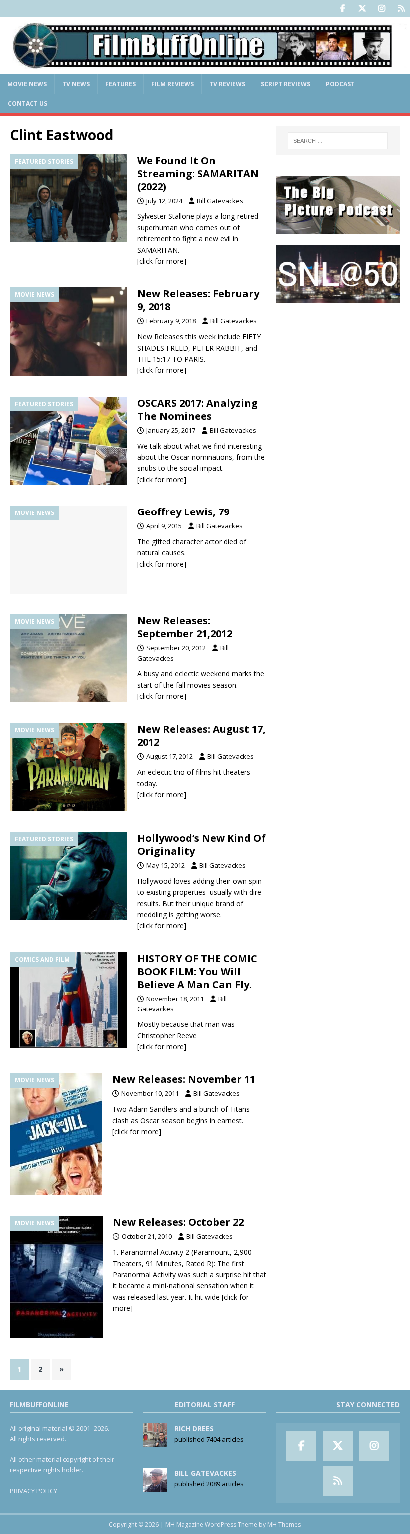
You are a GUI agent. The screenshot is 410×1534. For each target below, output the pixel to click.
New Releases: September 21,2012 (185, 627)
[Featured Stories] (69, 198)
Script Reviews (285, 84)
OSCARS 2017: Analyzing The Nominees (198, 409)
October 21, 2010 (147, 1236)
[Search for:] (338, 140)
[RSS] (401, 8)
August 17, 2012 (169, 756)
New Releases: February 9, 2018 (199, 300)
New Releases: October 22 (178, 1222)
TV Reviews (228, 84)
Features (121, 84)
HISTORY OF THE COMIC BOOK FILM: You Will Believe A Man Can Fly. (198, 971)
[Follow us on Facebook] (343, 8)
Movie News (27, 84)
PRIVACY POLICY (34, 1490)
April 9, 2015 (164, 525)
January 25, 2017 (171, 430)
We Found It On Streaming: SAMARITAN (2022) (198, 173)
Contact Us (28, 103)
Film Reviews (173, 84)
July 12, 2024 (164, 200)
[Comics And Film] (69, 1000)
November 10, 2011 (150, 1093)
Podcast (340, 84)
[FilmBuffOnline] (205, 68)
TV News (76, 84)
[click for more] (162, 261)
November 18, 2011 (175, 998)
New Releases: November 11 (184, 1079)
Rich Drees (194, 1428)
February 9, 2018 (171, 320)
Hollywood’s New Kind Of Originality (202, 844)
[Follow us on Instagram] (381, 8)
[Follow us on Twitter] (362, 8)
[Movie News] (69, 331)
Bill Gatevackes (220, 200)
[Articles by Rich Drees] (155, 1441)
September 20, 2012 (176, 647)
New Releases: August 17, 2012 (202, 735)
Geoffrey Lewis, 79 (184, 511)
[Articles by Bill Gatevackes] (155, 1486)
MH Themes (284, 1524)
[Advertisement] (338, 365)
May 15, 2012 (165, 865)
